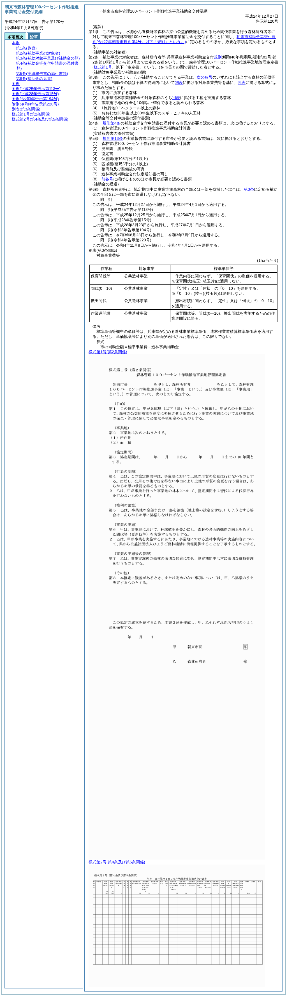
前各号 (107, 179)
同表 (242, 82)
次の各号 (204, 77)
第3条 (249, 189)
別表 (179, 82)
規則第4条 (112, 123)
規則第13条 (113, 138)
